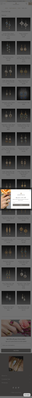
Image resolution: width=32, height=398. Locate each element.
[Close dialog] (30, 190)
